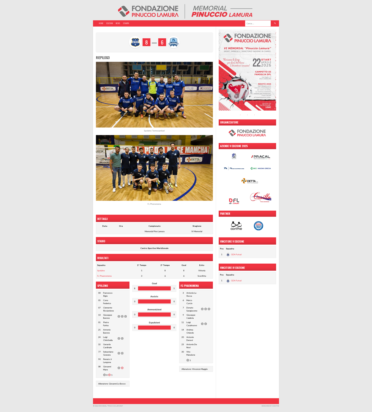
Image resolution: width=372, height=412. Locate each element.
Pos (222, 248)
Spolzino (101, 270)
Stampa (126, 23)
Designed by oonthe (270, 406)
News (118, 23)
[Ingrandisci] (272, 33)
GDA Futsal (236, 254)
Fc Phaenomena (104, 276)
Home (101, 23)
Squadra (230, 248)
